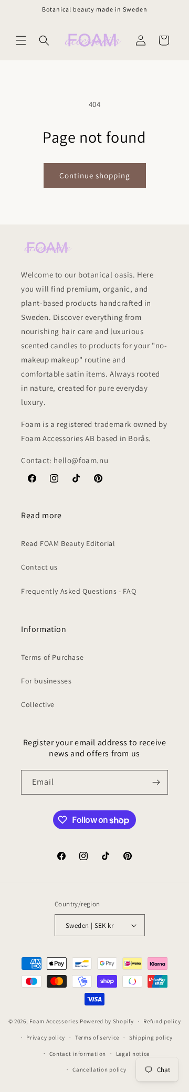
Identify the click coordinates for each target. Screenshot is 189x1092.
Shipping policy (151, 1037)
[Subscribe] (155, 782)
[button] (21, 40)
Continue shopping (94, 175)
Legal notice (133, 1053)
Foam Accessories (53, 1021)
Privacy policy (45, 1037)
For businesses (46, 681)
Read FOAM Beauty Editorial (68, 543)
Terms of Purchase (52, 657)
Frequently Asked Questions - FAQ (78, 591)
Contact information (77, 1053)
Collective (38, 704)
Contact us (39, 567)
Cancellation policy (99, 1069)
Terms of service (97, 1037)
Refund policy (162, 1021)
